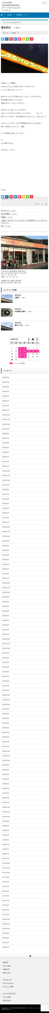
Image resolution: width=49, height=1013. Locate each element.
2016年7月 (5, 942)
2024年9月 (5, 485)
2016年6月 (5, 947)
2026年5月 (5, 391)
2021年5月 (5, 672)
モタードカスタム (8, 983)
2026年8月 (5, 377)
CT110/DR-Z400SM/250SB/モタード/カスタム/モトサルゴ (26, 1008)
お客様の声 (6, 969)
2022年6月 (5, 611)
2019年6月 (5, 779)
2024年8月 (5, 489)
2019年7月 (5, 774)
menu (44, 2)
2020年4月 (5, 732)
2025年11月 (6, 419)
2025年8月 (5, 433)
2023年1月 (5, 578)
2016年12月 (6, 919)
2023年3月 (5, 569)
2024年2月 (5, 518)
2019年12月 (6, 751)
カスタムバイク (7, 979)
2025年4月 (5, 452)
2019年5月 (5, 784)
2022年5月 (5, 616)
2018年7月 (5, 830)
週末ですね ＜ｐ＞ (22, 325)
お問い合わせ (7, 1000)
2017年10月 (6, 872)
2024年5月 (5, 503)
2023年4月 (5, 564)
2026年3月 (5, 401)
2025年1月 (5, 466)
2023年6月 (5, 555)
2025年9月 (5, 429)
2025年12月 (6, 415)
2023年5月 (5, 559)
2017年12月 (6, 863)
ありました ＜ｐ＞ (8, 210)
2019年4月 (5, 788)
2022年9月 (5, 597)
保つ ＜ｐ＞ (6, 226)
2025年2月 (5, 461)
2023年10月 (6, 536)
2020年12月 (6, 695)
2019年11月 (6, 756)
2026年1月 (5, 410)
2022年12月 (6, 583)
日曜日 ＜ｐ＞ (7, 217)
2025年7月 (5, 438)
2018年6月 (5, 835)
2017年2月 (5, 910)
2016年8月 (5, 938)
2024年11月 (6, 475)
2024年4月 (5, 508)
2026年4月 (5, 396)
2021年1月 (5, 690)
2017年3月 (5, 905)
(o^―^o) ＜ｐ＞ (40, 204)
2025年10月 (6, 424)
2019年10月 (6, 760)
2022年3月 (5, 625)
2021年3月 (5, 681)
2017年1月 (5, 914)
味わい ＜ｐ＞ (8, 199)
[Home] (3, 15)
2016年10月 (6, 928)
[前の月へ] (29, 339)
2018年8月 (5, 826)
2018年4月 (5, 844)
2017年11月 (6, 868)
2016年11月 (6, 924)
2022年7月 (5, 606)
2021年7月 (5, 662)
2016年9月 (5, 933)
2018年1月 (5, 858)
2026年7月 (5, 382)
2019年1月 (5, 802)
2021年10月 (6, 648)
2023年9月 (5, 541)
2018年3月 (5, 849)
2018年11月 (6, 812)
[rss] (30, 956)
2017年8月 (5, 882)
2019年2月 (5, 798)
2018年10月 (6, 816)
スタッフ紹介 (7, 965)
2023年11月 (6, 531)
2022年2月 (5, 630)
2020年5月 (5, 728)
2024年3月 (5, 513)
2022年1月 (5, 634)
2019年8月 (5, 770)
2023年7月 (5, 550)
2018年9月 (5, 821)
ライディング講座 (8, 986)
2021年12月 (6, 639)
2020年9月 (5, 709)
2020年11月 (6, 700)
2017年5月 (5, 896)
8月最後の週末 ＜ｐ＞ (23, 311)
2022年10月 (6, 592)
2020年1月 (5, 746)
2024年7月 (5, 494)
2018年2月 (5, 854)
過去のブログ (7, 972)
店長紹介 (5, 962)
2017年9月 (5, 877)
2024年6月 (5, 499)
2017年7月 (5, 886)
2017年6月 (5, 891)
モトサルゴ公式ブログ (9, 993)
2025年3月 (5, 457)
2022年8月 (5, 602)
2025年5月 (5, 447)
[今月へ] (33, 339)
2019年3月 (5, 793)
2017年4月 (5, 900)
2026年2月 (5, 405)
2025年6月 (5, 443)
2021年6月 (5, 667)
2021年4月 (5, 676)
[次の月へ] (37, 339)
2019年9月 (5, 765)
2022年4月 (5, 620)
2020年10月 (6, 704)
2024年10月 (6, 480)
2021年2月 (5, 686)
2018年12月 (6, 807)
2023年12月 (6, 527)
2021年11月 (6, 644)
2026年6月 (5, 387)
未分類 (9, 15)
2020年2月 (5, 742)
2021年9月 (5, 653)
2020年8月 (5, 714)
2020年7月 (5, 718)
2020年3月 (5, 737)
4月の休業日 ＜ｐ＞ (9, 214)
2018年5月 (5, 840)
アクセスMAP (7, 997)
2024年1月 (5, 522)
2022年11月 (6, 588)
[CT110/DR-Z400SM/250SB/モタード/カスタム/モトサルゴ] (11, 6)
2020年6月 (5, 723)
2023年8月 (5, 546)
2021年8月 (5, 658)
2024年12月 (6, 471)
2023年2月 (5, 574)
